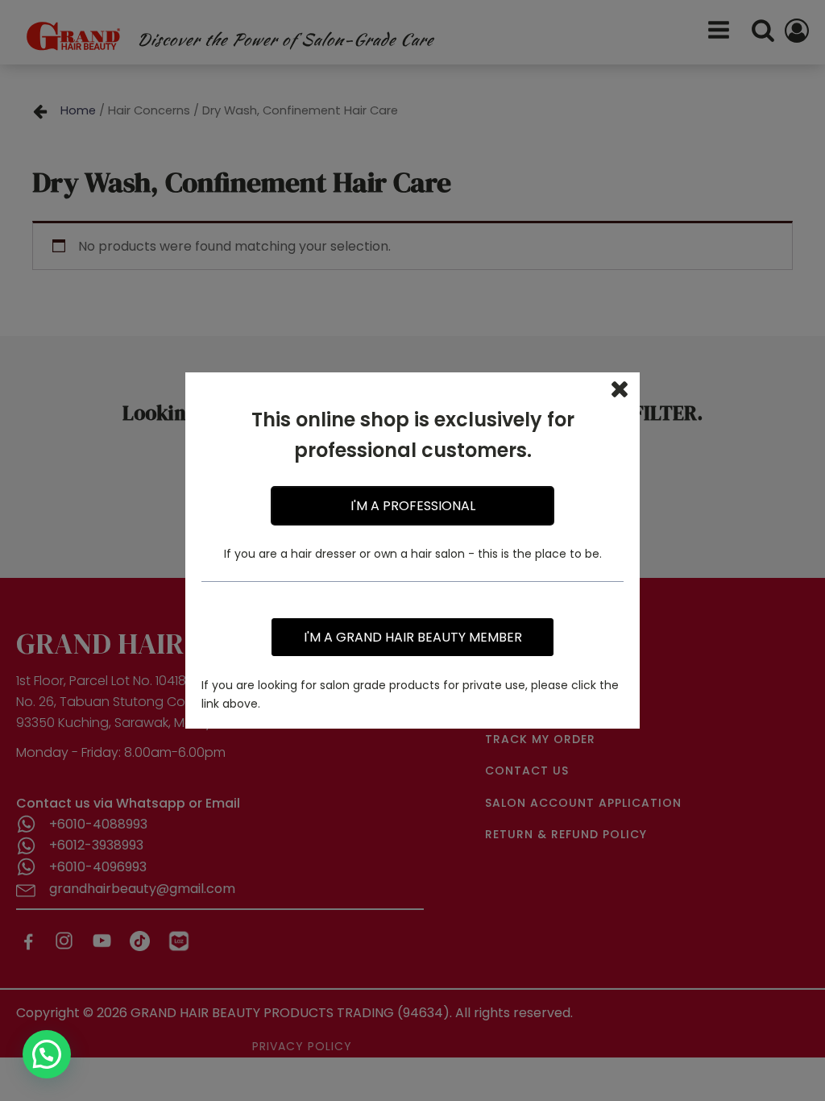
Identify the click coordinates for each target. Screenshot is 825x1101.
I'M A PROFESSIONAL (412, 505)
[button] (47, 1054)
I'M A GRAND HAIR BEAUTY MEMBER (413, 637)
